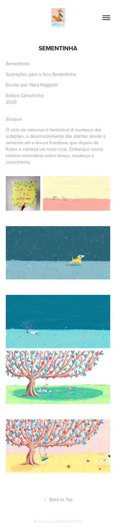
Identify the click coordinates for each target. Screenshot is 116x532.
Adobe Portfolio (68, 521)
